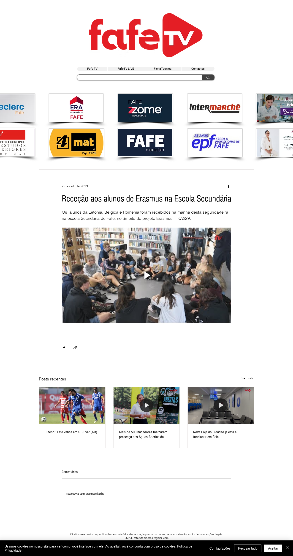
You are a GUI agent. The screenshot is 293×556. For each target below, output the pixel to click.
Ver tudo (247, 378)
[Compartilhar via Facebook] (64, 347)
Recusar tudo (248, 548)
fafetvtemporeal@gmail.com (151, 537)
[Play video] (146, 275)
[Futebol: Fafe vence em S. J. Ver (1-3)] (72, 405)
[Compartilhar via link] (75, 347)
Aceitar (273, 548)
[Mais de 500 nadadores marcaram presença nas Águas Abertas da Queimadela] (147, 405)
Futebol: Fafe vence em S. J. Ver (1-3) (71, 432)
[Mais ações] (228, 186)
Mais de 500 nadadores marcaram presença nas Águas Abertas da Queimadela (143, 434)
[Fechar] (287, 548)
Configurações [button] (220, 548)
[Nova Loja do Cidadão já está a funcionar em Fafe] (221, 405)
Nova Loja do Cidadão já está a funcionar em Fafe (214, 434)
